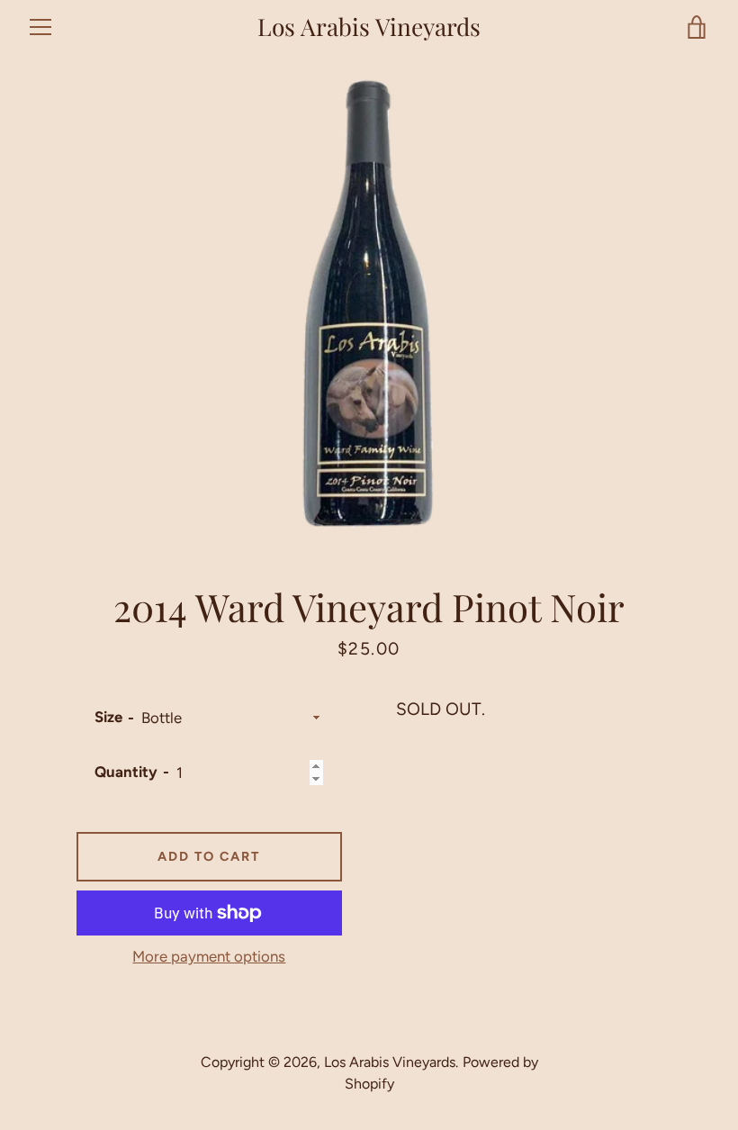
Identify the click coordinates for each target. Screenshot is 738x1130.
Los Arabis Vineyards (369, 27)
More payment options (208, 956)
